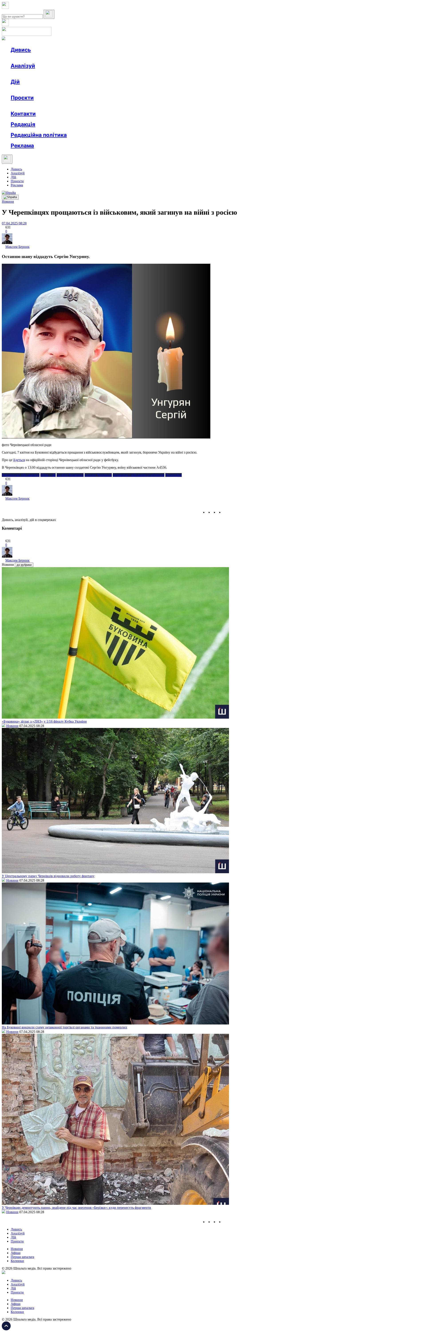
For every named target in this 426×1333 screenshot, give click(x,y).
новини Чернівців (98, 475)
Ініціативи (58, 90)
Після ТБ (204, 106)
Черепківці (173, 475)
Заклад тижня (104, 106)
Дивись (21, 50)
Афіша (24, 90)
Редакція (23, 124)
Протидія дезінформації (136, 106)
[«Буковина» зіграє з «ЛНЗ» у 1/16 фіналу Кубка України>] (115, 717)
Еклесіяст (222, 106)
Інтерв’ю (43, 58)
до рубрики (24, 564)
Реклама (106, 90)
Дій (15, 82)
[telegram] (225, 512)
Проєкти (22, 97)
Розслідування (50, 74)
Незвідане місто (31, 106)
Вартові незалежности (176, 106)
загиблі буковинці (70, 475)
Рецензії (40, 90)
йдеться (19, 460)
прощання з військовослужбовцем (138, 475)
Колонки (72, 74)
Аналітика (27, 74)
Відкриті (54, 106)
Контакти (23, 113)
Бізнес (91, 90)
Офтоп (78, 58)
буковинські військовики (20, 475)
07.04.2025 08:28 (14, 223)
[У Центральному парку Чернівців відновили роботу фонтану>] (115, 872)
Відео (92, 58)
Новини (26, 58)
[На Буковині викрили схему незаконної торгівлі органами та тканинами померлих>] (115, 1023)
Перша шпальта (22, 1257)
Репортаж (61, 58)
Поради (76, 90)
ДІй (13, 177)
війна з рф (48, 475)
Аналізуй (23, 66)
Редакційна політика (39, 135)
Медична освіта (77, 106)
